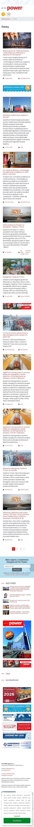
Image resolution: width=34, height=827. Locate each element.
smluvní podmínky (24, 575)
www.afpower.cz (6, 770)
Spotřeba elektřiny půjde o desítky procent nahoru (20, 595)
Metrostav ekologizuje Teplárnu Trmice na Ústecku (15, 469)
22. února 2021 (9, 445)
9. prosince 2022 (9, 202)
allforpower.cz (6, 19)
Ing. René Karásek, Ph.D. (28, 252)
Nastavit (17, 816)
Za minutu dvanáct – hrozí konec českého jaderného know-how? (19, 612)
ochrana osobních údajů (11, 575)
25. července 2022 (9, 349)
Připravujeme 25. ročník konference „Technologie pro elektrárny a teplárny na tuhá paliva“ (16, 53)
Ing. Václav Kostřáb (22, 252)
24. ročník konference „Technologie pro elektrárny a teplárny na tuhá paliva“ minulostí (16, 172)
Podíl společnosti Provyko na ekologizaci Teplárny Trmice (13, 226)
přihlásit (17, 570)
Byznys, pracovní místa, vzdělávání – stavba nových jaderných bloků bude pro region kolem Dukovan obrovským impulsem (20, 589)
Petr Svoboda (24, 349)
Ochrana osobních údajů (8, 773)
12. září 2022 (8, 252)
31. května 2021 (9, 404)
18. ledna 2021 (8, 540)
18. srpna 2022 (9, 296)
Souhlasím (17, 821)
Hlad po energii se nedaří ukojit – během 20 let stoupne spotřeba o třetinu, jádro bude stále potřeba (20, 606)
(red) (21, 147)
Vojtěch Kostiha (24, 489)
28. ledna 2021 (8, 489)
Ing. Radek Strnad (25, 78)
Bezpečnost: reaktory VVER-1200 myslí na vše (20, 601)
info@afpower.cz (10, 768)
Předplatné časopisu (7, 775)
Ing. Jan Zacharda (24, 296)
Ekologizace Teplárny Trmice (13, 277)
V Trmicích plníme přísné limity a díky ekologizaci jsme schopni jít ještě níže (15, 335)
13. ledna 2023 (8, 147)
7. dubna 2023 (8, 78)
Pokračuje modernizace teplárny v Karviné (15, 116)
